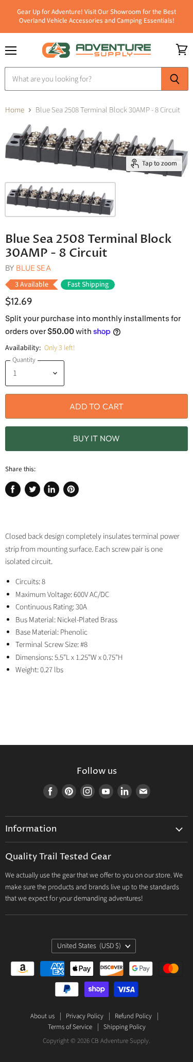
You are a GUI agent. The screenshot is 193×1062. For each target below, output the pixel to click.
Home (14, 110)
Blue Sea (33, 268)
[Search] (174, 79)
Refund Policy (133, 1016)
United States (89, 946)
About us (42, 1016)
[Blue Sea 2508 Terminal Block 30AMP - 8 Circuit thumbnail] (60, 199)
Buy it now (96, 438)
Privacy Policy (84, 1016)
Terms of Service (70, 1027)
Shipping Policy (124, 1027)
